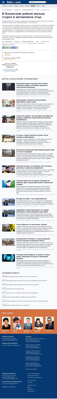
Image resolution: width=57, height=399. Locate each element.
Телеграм (7, 53)
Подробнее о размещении (8, 386)
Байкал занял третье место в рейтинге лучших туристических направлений (20, 292)
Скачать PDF (41, 43)
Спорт (40, 267)
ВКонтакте (8, 55)
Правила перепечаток (33, 375)
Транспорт (34, 110)
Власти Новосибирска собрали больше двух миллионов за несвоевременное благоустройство (24, 280)
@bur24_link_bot (35, 340)
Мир (32, 9)
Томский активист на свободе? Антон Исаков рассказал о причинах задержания (34, 167)
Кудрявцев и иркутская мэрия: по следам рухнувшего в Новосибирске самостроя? (32, 211)
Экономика (34, 234)
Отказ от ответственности (34, 373)
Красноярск (45, 110)
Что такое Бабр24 (32, 380)
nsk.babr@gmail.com (35, 359)
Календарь (30, 389)
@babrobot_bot (11, 377)
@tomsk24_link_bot (35, 364)
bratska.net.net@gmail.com (13, 345)
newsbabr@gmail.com (9, 59)
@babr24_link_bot (11, 338)
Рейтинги (27, 6)
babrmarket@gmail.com (12, 383)
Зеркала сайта (31, 391)
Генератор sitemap (34, 396)
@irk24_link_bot (35, 346)
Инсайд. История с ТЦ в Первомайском (31, 199)
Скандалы (34, 176)
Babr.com (14, 2)
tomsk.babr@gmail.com (35, 366)
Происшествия (26, 9)
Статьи (33, 6)
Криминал (31, 194)
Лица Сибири (7, 313)
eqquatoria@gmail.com (12, 378)
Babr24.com (18, 9)
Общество (40, 110)
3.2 (10, 396)
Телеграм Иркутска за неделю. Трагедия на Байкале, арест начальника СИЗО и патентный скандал (34, 182)
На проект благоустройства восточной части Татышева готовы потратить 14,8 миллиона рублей (25, 301)
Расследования (37, 194)
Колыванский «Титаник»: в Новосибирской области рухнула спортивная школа (33, 240)
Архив (43, 6)
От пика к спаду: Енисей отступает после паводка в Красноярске (32, 136)
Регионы (5, 6)
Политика (34, 220)
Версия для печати (33, 43)
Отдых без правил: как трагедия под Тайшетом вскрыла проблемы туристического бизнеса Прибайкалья (34, 118)
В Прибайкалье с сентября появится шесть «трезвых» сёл (16, 305)
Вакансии (30, 382)
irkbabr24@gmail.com (35, 347)
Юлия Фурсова (8, 9)
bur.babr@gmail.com (35, 341)
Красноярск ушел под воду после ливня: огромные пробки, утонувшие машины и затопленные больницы (32, 85)
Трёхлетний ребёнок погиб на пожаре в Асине (13, 288)
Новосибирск (34, 205)
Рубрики (16, 6)
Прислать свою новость (31, 369)
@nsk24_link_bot (35, 358)
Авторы (22, 6)
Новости (38, 6)
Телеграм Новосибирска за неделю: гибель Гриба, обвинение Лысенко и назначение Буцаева (33, 256)
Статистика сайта (32, 385)
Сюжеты (10, 6)
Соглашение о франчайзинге (35, 377)
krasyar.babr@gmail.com (36, 353)
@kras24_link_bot (35, 352)
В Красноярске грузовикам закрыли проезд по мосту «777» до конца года (19, 276)
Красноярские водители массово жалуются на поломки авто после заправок (20, 284)
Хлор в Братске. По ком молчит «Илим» (31, 224)
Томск (38, 176)
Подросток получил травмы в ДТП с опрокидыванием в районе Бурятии (19, 297)
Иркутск (43, 194)
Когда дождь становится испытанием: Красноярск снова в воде (31, 101)
